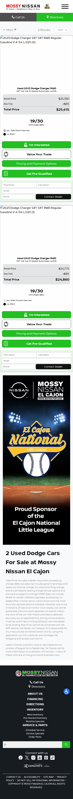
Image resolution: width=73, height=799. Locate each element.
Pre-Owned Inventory (35, 717)
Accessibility (32, 776)
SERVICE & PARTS (35, 725)
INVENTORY (35, 709)
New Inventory (35, 714)
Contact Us (13, 776)
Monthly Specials (35, 721)
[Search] (66, 744)
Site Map (48, 776)
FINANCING (35, 699)
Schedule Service (35, 730)
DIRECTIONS (35, 704)
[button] (66, 691)
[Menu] (65, 7)
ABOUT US (35, 693)
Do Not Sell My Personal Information (41, 780)
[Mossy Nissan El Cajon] (23, 7)
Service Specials (35, 733)
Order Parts (35, 736)
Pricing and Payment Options (36, 163)
